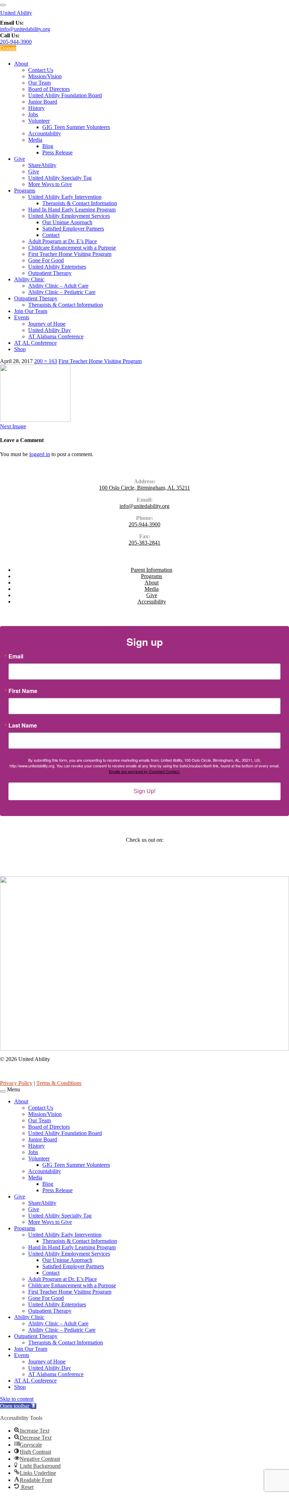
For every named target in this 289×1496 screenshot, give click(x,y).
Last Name (22, 725)
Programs (24, 191)
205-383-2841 (144, 543)
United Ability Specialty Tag (60, 178)
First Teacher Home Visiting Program (69, 254)
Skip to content (16, 1399)
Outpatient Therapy (50, 273)
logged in (39, 454)
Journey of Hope (47, 324)
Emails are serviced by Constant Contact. (144, 771)
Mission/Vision (45, 76)
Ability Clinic (29, 279)
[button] (18, 1406)
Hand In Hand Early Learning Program (72, 210)
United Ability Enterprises (57, 267)
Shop (20, 349)
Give (19, 159)
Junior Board (42, 102)
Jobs (33, 114)
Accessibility (151, 602)
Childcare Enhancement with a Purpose (72, 248)
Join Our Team (30, 311)
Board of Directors (49, 89)
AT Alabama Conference (56, 336)
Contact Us (40, 70)
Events (21, 317)
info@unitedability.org (25, 29)
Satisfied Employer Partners (73, 229)
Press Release (57, 152)
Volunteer (39, 121)
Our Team (39, 83)
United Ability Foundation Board (65, 95)
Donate (8, 48)
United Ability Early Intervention (65, 197)
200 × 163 (45, 361)
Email (15, 656)
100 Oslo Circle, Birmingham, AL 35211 (144, 488)
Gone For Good (46, 260)
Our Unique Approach (67, 222)
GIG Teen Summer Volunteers (76, 127)
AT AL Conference (35, 343)
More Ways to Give (50, 184)
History (36, 108)
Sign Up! (144, 791)
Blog (47, 146)
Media (35, 140)
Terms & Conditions (58, 1083)
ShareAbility (42, 165)
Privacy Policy (16, 1083)
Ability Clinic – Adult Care (58, 286)
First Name (22, 691)
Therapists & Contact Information (79, 203)
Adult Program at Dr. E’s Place (62, 241)
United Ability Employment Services (69, 216)
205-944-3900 (16, 42)
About (21, 64)
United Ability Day (49, 330)
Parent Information (151, 570)
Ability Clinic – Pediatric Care (62, 292)
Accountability (44, 133)
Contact (51, 235)
